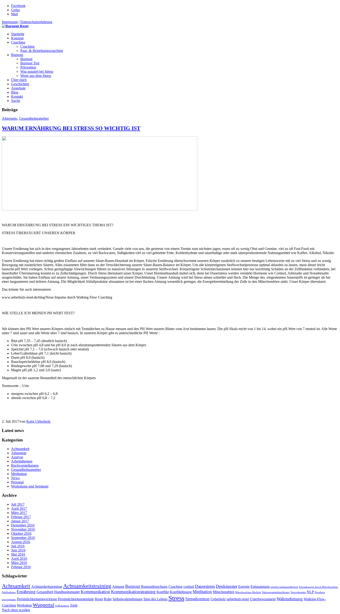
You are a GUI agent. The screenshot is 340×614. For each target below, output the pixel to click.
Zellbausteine (62, 606)
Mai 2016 (18, 554)
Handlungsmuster (67, 592)
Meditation (19, 474)
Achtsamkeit (20, 449)
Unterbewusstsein (263, 599)
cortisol (188, 587)
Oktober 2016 (21, 533)
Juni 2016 (18, 550)
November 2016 (23, 529)
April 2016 (19, 558)
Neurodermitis (298, 592)
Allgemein (9, 118)
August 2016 (20, 542)
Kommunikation (95, 591)
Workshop (24, 605)
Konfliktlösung (181, 592)
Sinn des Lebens (155, 599)
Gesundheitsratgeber (34, 118)
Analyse (17, 457)
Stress (176, 598)
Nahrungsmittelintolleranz (276, 592)
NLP (310, 592)
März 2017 (19, 513)
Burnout (132, 586)
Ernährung (26, 591)
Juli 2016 (18, 546)
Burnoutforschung (154, 587)
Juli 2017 (18, 504)
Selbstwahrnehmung (127, 599)
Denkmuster (226, 586)
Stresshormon (197, 598)
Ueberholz (218, 599)
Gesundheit (45, 592)
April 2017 (19, 508)
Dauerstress (205, 586)
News (15, 478)
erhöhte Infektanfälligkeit (284, 587)
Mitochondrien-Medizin (248, 592)
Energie (244, 587)
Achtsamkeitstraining (87, 586)
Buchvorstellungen (25, 465)
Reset (99, 599)
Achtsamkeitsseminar (46, 587)
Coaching (175, 587)
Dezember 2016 (22, 525)
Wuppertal (43, 605)
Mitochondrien (223, 592)
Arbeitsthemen (21, 461)
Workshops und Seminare (30, 486)
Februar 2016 (21, 567)
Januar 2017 (20, 521)
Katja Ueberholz (38, 421)
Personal (17, 482)
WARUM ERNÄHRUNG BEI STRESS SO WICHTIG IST (71, 128)
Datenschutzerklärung (36, 22)
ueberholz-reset (238, 599)
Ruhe (108, 599)
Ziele (73, 605)
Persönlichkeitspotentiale (76, 599)
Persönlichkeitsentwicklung (37, 599)
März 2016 (19, 563)
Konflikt (163, 592)
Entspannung (260, 587)
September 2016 (23, 538)
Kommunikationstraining (133, 591)
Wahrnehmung (290, 598)
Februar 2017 (21, 517)
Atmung (118, 587)
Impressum (10, 22)
